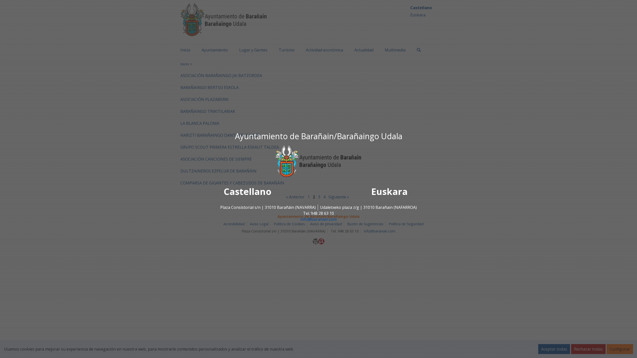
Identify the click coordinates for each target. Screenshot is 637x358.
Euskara (389, 192)
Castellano (247, 192)
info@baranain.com (318, 219)
